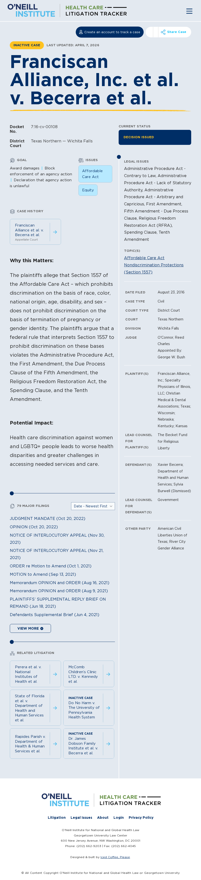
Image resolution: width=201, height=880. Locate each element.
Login (118, 817)
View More (28, 628)
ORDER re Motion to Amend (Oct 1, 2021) (50, 566)
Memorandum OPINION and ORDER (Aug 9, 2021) (59, 591)
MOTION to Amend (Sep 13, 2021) (43, 574)
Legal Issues (81, 817)
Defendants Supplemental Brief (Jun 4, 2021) (54, 614)
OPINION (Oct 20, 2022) (34, 527)
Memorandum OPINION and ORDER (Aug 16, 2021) (59, 582)
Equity (88, 190)
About (103, 817)
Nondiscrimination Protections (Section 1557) (154, 268)
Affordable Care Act (92, 174)
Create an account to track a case (112, 32)
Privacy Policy (141, 817)
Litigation (57, 817)
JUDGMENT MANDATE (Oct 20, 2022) (47, 518)
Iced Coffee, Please (115, 857)
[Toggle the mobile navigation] (189, 10)
